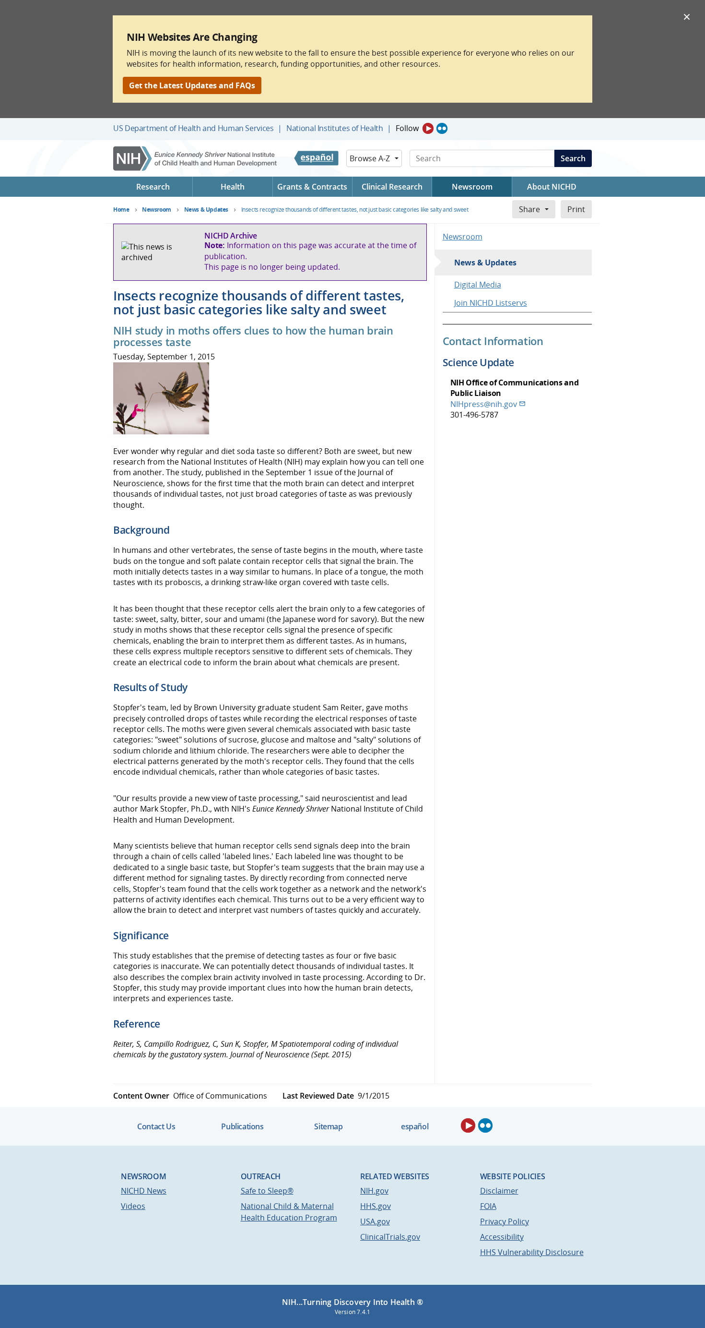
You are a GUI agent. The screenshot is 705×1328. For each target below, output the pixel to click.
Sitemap (328, 1126)
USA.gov (375, 1221)
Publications (242, 1126)
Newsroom (462, 236)
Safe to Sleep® (267, 1190)
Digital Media (477, 284)
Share (529, 209)
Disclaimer (499, 1190)
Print (576, 209)
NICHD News (143, 1190)
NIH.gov (374, 1190)
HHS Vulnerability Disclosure (532, 1252)
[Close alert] (686, 16)
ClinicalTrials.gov (390, 1237)
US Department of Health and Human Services (193, 128)
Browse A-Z (370, 158)
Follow (407, 128)
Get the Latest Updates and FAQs (192, 85)
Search (573, 158)
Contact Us (156, 1126)
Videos (133, 1206)
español (414, 1126)
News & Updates (485, 262)
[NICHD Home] (196, 158)
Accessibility (502, 1237)
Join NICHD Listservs (490, 303)
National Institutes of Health (334, 128)
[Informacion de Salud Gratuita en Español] (316, 158)
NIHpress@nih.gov (483, 404)
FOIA (488, 1206)
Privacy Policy (504, 1221)
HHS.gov (375, 1206)
